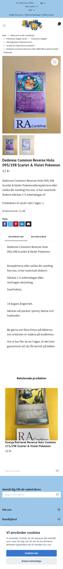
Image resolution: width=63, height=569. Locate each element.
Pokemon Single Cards (16, 38)
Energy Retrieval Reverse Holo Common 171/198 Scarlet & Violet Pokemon (30, 444)
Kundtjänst (9, 519)
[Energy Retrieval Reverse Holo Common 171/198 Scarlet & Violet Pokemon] (31, 414)
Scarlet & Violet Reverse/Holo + (20, 45)
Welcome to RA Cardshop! (22, 35)
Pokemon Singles (39, 38)
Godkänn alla (31, 553)
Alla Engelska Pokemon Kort (19, 42)
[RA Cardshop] (32, 25)
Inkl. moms (30, 6)
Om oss (7, 509)
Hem (4, 35)
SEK (30, 10)
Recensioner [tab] (38, 236)
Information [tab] (16, 236)
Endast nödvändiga (31, 561)
